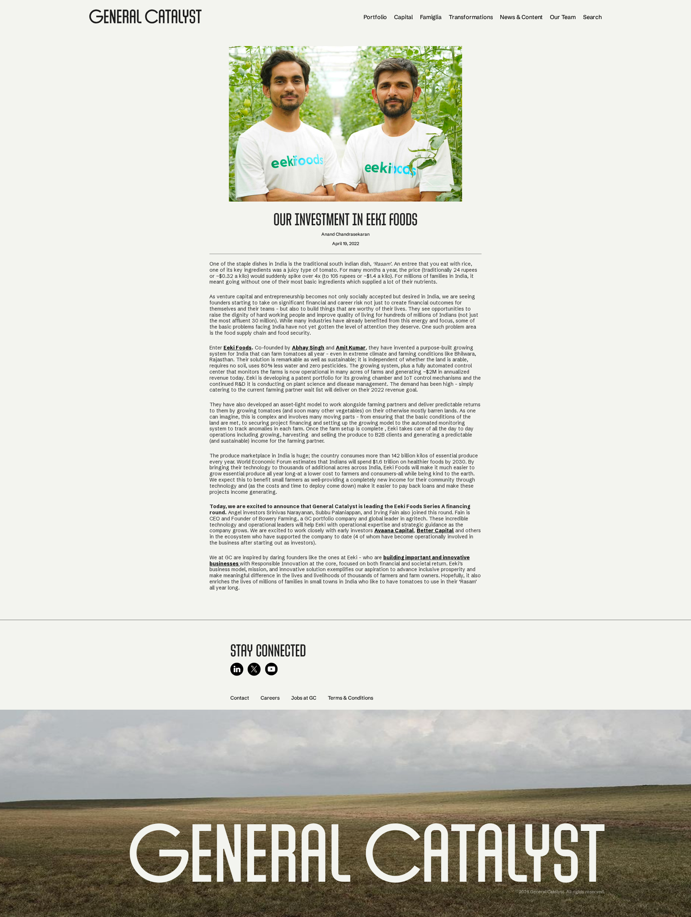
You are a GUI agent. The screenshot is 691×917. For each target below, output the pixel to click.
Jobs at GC (303, 698)
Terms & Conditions (350, 698)
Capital (403, 17)
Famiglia (431, 17)
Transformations (471, 17)
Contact (239, 698)
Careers (270, 698)
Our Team (563, 17)
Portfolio (375, 17)
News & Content (521, 17)
